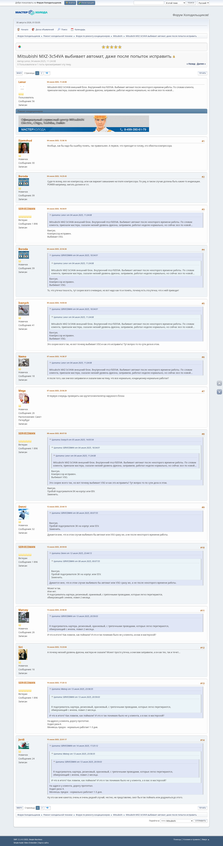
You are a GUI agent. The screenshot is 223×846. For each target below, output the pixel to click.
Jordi (21, 739)
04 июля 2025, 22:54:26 (57, 249)
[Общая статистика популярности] (19, 46)
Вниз (19, 73)
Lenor (22, 82)
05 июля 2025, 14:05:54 (57, 303)
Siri (20, 647)
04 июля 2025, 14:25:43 (57, 176)
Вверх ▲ (205, 839)
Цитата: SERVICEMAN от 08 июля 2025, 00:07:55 (75, 513)
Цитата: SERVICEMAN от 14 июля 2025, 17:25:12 (75, 745)
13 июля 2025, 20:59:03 (57, 547)
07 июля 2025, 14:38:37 (57, 356)
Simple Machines (35, 839)
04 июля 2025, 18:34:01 (57, 208)
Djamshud (25, 140)
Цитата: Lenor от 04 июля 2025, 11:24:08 (72, 215)
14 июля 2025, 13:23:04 (57, 647)
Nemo (22, 356)
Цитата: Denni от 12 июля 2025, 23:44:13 (72, 553)
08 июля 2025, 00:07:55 (57, 433)
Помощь (177, 839)
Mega (22, 390)
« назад (191, 63)
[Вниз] (219, 391)
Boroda (23, 176)
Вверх (19, 808)
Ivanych (23, 303)
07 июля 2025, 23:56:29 (57, 390)
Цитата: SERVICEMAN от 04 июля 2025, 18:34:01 (75, 255)
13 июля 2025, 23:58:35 (57, 610)
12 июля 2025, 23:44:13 (57, 506)
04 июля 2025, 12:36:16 (57, 140)
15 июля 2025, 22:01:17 (57, 739)
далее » (201, 63)
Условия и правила (191, 839)
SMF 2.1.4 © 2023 (21, 839)
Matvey (23, 610)
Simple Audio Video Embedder (25, 843)
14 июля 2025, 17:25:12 (57, 682)
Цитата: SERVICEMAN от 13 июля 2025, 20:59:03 (75, 616)
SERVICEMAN (26, 209)
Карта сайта (43, 843)
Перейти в (154, 820)
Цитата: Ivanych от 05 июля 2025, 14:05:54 (73, 439)
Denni (22, 506)
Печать (202, 73)
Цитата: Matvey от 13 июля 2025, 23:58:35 (72, 689)
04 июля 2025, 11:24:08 (57, 82)
